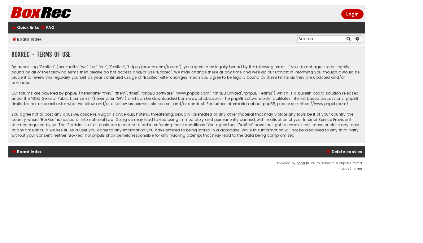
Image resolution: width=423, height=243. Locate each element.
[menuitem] (47, 28)
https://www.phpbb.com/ (324, 103)
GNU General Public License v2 (60, 98)
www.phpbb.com (204, 98)
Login (352, 14)
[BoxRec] (56, 13)
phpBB (301, 163)
